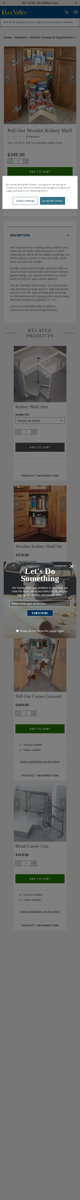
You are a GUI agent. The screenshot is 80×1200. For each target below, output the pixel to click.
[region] (40, 192)
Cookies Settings (25, 201)
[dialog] (40, 600)
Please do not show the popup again (42, 631)
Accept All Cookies (52, 201)
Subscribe (40, 613)
